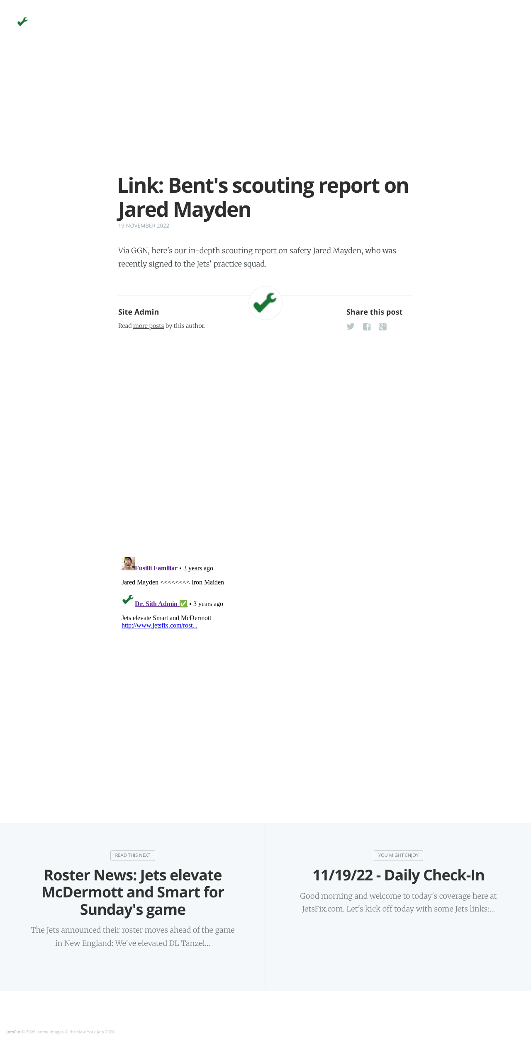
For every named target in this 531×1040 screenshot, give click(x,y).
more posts (148, 326)
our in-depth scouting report (225, 250)
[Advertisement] (265, 115)
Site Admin (138, 312)
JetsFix (13, 1032)
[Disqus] (265, 441)
